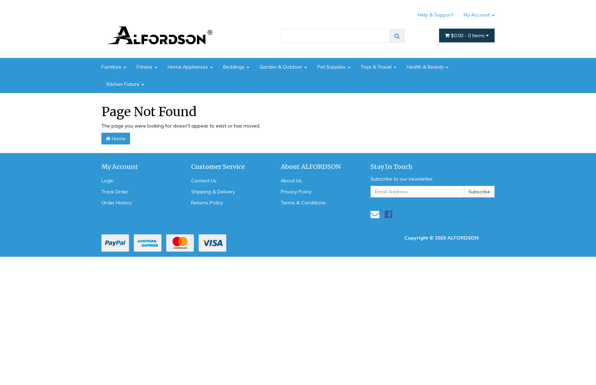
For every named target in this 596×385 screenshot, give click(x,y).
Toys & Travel (377, 67)
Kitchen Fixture (124, 84)
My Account (477, 15)
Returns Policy (207, 203)
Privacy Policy (296, 192)
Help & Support (435, 15)
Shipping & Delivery (213, 192)
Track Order (114, 192)
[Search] (397, 36)
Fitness (145, 67)
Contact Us (204, 181)
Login (107, 181)
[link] (388, 214)
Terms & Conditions (303, 203)
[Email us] (374, 214)
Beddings (234, 67)
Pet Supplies (332, 67)
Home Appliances (188, 67)
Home (118, 138)
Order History (116, 203)
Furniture (112, 67)
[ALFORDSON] (163, 25)
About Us (291, 181)
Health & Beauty (426, 67)
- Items (468, 35)
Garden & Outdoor (282, 67)
